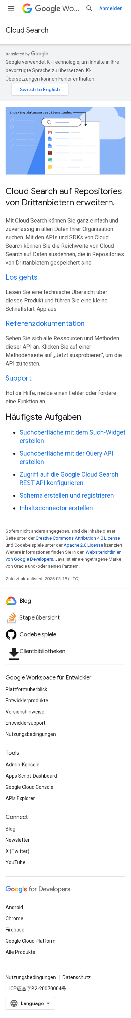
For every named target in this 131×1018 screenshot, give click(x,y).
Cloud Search (27, 30)
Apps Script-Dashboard (31, 776)
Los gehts (21, 277)
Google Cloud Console (29, 787)
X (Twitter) (17, 851)
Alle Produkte (20, 952)
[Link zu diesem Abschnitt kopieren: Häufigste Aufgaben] (90, 418)
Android (14, 907)
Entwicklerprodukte (27, 700)
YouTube (16, 862)
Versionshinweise (25, 712)
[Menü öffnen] (11, 8)
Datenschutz (77, 977)
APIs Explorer (20, 798)
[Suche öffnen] (89, 8)
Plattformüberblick (26, 689)
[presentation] (65, 417)
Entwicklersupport (25, 723)
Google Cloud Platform (31, 941)
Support (18, 378)
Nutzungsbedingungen (31, 734)
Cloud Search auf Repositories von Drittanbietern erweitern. (64, 197)
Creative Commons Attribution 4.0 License (78, 538)
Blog (10, 829)
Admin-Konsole (22, 764)
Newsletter (18, 840)
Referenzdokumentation (45, 323)
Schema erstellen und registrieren (67, 495)
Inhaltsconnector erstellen (56, 508)
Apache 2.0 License (83, 545)
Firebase (15, 929)
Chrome (14, 918)
